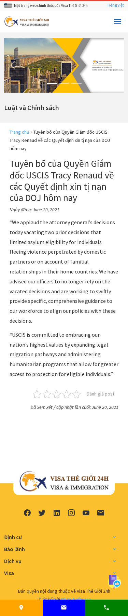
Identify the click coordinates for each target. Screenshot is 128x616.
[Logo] (26, 21)
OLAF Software (76, 599)
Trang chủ (19, 132)
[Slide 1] (52, 83)
